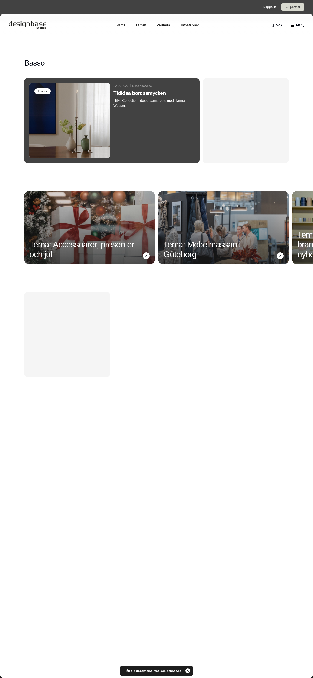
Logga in (269, 7)
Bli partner (293, 7)
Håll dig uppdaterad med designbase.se (153, 670)
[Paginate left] (28, 228)
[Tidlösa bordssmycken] (112, 120)
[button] (146, 255)
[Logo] (27, 25)
